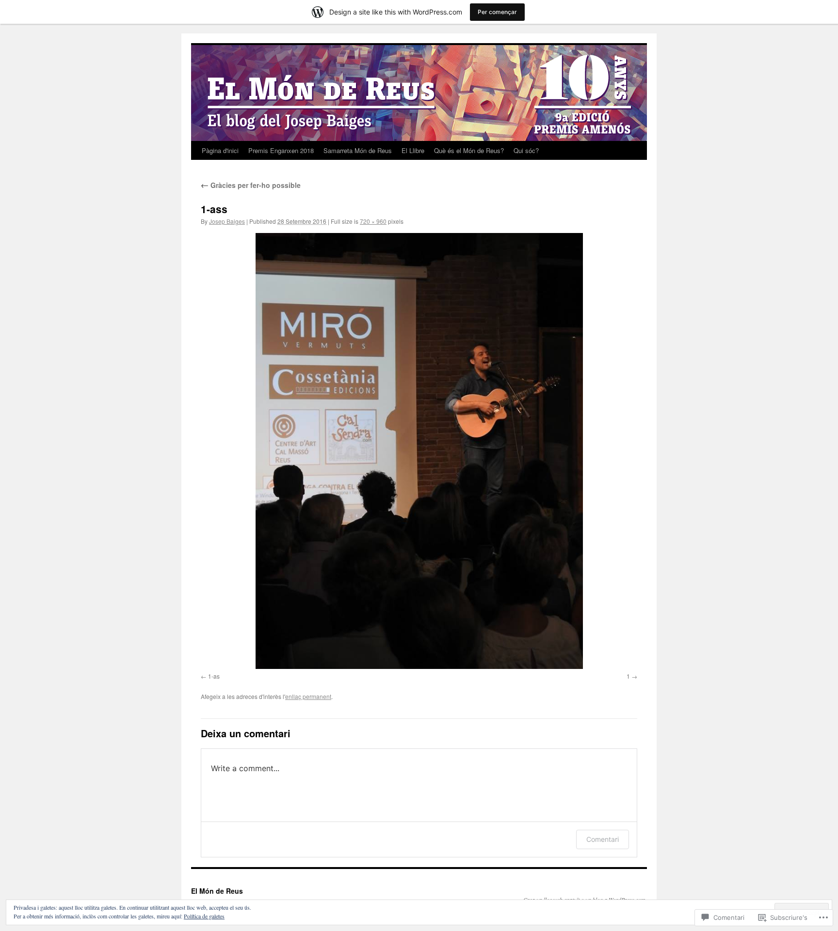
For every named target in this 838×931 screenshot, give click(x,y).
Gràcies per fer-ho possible (251, 185)
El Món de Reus (217, 891)
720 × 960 (373, 221)
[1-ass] (419, 451)
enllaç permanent (308, 696)
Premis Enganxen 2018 (281, 150)
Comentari (602, 839)
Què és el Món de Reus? (469, 150)
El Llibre (413, 150)
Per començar (497, 12)
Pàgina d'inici (220, 150)
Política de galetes (204, 916)
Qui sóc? (526, 150)
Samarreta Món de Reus (357, 150)
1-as (214, 676)
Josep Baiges (227, 221)
